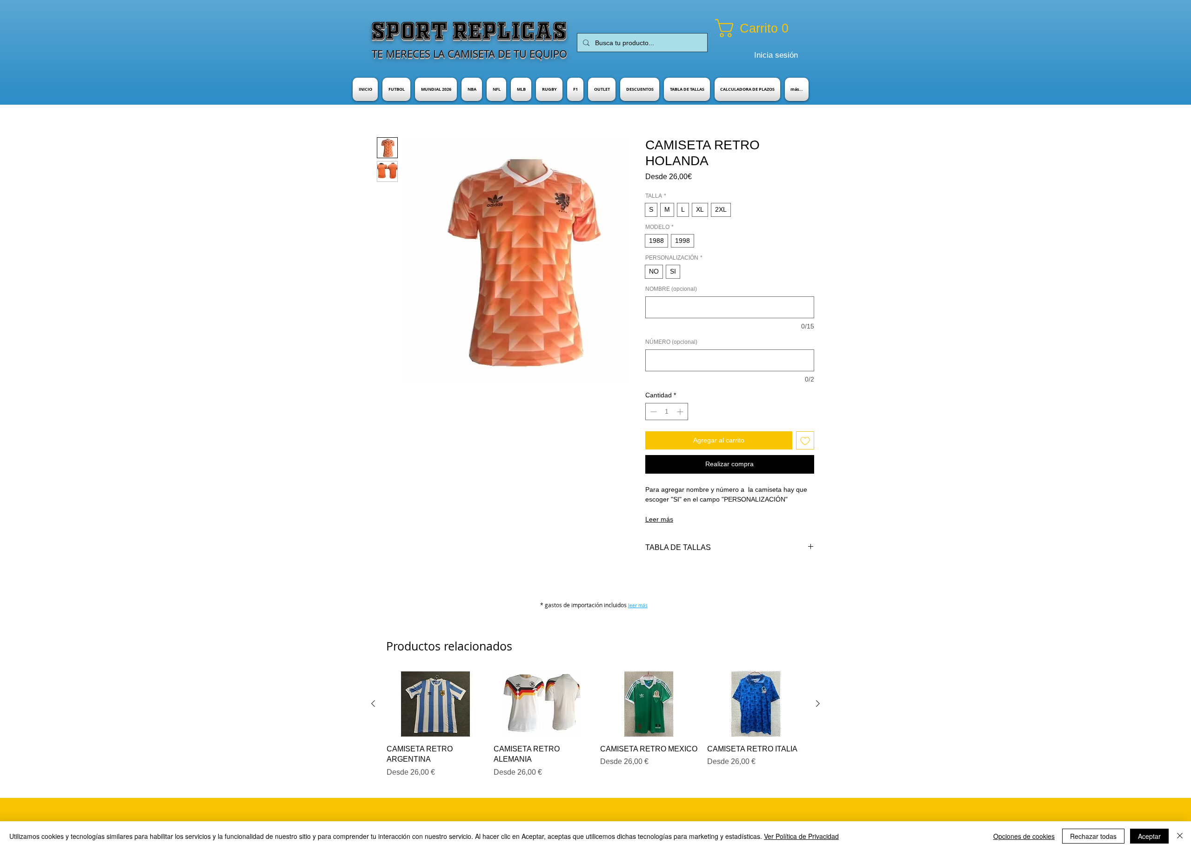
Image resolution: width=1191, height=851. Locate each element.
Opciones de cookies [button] (1024, 836)
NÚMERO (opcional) (671, 342)
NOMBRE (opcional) (671, 289)
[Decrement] (652, 411)
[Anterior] (373, 703)
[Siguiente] (817, 703)
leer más (638, 606)
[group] (595, 724)
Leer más (659, 519)
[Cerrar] (1179, 836)
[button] (763, 28)
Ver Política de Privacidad (801, 836)
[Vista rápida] (435, 704)
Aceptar (1149, 836)
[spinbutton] (666, 411)
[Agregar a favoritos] (805, 440)
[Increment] (681, 411)
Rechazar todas (1093, 836)
